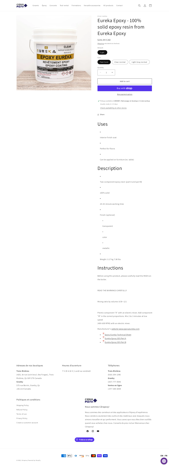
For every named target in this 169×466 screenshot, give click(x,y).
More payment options (124, 94)
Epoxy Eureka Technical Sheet (118, 334)
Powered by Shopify (34, 460)
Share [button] (102, 114)
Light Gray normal (139, 62)
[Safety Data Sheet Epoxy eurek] (103, 338)
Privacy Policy (21, 418)
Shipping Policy (22, 405)
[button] (139, 5)
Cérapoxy (25, 460)
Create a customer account (27, 423)
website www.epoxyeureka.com (125, 329)
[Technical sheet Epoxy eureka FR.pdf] (103, 334)
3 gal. (102, 52)
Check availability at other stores (113, 108)
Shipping (100, 43)
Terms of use (21, 414)
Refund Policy (21, 410)
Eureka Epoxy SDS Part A (115, 338)
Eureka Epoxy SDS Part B (115, 342)
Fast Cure (104, 62)
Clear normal (120, 62)
